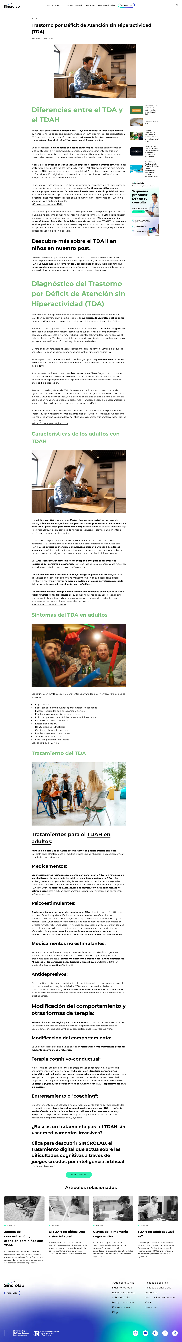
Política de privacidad (158, 1287)
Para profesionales (106, 5)
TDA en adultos (87, 615)
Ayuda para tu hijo (55, 5)
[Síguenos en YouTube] (145, 1333)
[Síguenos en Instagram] (135, 1333)
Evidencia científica (124, 1292)
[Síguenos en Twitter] (175, 1333)
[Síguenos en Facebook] (165, 1333)
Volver (34, 18)
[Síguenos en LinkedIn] (155, 1333)
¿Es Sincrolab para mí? (43, 1166)
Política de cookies (156, 1282)
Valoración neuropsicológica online (50, 423)
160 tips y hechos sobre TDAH (47, 204)
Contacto (150, 1302)
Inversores (151, 1307)
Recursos (90, 5)
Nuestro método (75, 5)
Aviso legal (151, 1292)
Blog (115, 1312)
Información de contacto (160, 1297)
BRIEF (116, 349)
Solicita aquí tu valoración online (49, 604)
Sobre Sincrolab (121, 1297)
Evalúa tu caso (121, 1307)
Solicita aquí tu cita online (45, 743)
